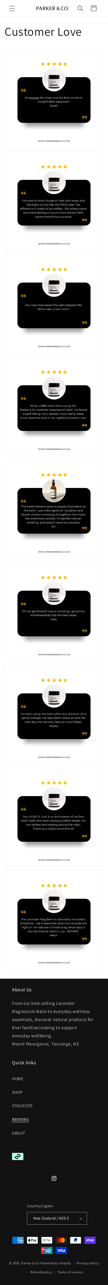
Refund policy (41, 1272)
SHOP (17, 1092)
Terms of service (70, 1272)
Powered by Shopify (55, 1263)
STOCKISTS (22, 1105)
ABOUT (18, 1133)
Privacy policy (88, 1263)
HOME (17, 1078)
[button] (12, 8)
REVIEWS (20, 1119)
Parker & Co (30, 1263)
